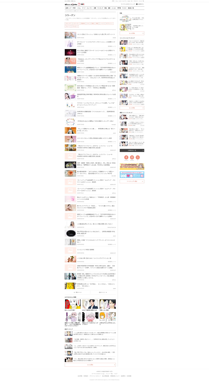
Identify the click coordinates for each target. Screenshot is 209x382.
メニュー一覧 (109, 373)
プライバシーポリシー (95, 376)
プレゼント (75, 26)
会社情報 (80, 376)
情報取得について (115, 376)
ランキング (100, 8)
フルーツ (67, 26)
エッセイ (114, 8)
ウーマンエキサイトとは (98, 373)
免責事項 (123, 376)
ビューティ (89, 8)
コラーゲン (76, 23)
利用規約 (86, 376)
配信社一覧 (131, 8)
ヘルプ (115, 373)
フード (83, 8)
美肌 (93, 23)
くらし (79, 8)
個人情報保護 (105, 376)
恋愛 (95, 8)
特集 (105, 8)
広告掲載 (129, 376)
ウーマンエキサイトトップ (128, 4)
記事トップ (68, 8)
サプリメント (109, 23)
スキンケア (68, 23)
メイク (102, 23)
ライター (124, 8)
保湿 (97, 23)
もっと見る (90, 364)
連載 (109, 8)
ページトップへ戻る (132, 181)
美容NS (83, 23)
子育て (74, 8)
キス (88, 23)
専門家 (119, 8)
